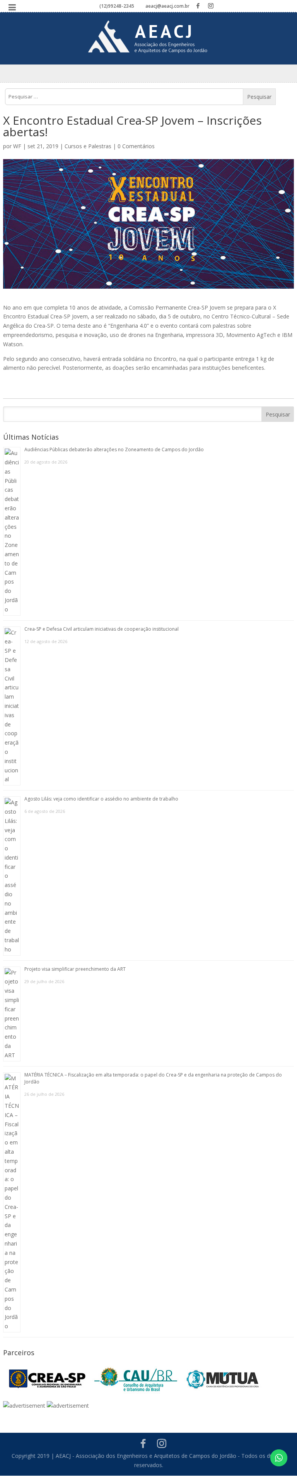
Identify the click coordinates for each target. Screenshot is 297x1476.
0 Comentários (136, 146)
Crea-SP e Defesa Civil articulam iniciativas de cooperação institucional (101, 629)
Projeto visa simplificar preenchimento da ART (75, 969)
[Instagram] (210, 5)
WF (17, 146)
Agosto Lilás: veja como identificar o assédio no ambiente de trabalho (101, 799)
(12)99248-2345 (116, 6)
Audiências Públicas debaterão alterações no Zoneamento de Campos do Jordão (114, 449)
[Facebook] (198, 5)
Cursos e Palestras (88, 146)
